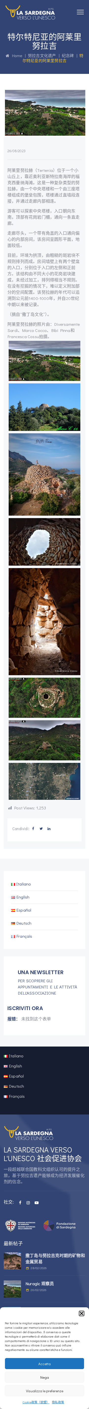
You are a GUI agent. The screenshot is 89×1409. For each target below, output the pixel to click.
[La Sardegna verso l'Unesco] (30, 12)
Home (15, 55)
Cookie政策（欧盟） (35, 1402)
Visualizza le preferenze (44, 1390)
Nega (44, 1377)
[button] (81, 1313)
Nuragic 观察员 (39, 1283)
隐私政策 (58, 1402)
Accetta (44, 1363)
